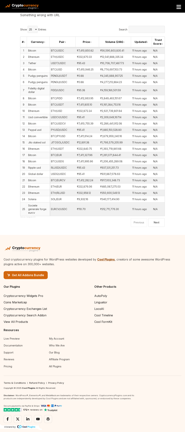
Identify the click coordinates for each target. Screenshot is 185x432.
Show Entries (33, 29)
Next (156, 222)
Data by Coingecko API (28, 217)
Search (123, 29)
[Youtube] (38, 419)
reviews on (32, 409)
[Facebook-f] (8, 419)
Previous (139, 222)
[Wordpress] (48, 419)
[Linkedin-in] (28, 419)
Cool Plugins (106, 259)
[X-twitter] (18, 419)
